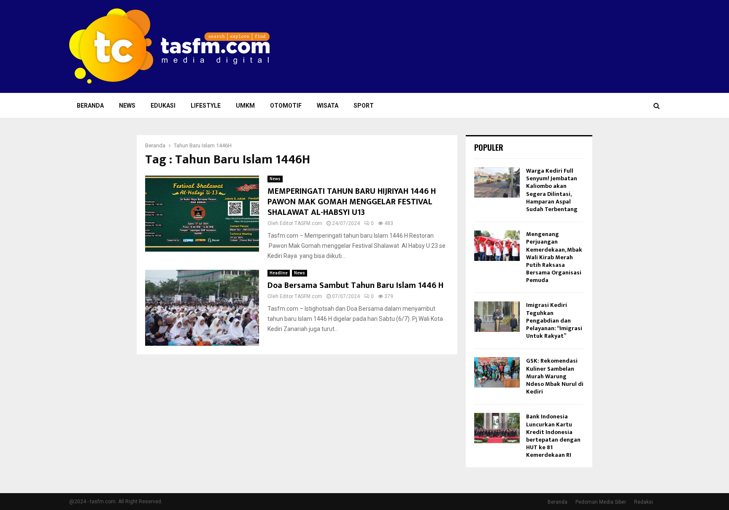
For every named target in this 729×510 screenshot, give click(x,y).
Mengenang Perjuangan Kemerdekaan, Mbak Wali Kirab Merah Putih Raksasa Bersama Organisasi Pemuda (554, 257)
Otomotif (286, 105)
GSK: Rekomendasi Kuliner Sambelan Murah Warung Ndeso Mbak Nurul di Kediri (554, 376)
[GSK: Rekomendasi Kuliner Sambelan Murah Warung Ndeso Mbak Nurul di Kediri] (497, 372)
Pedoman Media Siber (600, 502)
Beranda (90, 105)
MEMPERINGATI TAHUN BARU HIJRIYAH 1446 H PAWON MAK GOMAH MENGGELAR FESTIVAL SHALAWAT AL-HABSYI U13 (351, 202)
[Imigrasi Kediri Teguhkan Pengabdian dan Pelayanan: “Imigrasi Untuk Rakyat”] (497, 316)
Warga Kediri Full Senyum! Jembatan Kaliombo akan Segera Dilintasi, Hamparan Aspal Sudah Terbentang (552, 190)
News (127, 105)
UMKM (245, 105)
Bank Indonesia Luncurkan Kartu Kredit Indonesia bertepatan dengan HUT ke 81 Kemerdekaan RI (553, 436)
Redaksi (643, 502)
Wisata (327, 105)
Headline (279, 273)
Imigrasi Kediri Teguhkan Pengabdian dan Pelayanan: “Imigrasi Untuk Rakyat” (554, 320)
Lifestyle (206, 105)
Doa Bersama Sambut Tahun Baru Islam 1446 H (355, 285)
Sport (364, 105)
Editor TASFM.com (301, 223)
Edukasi (163, 105)
